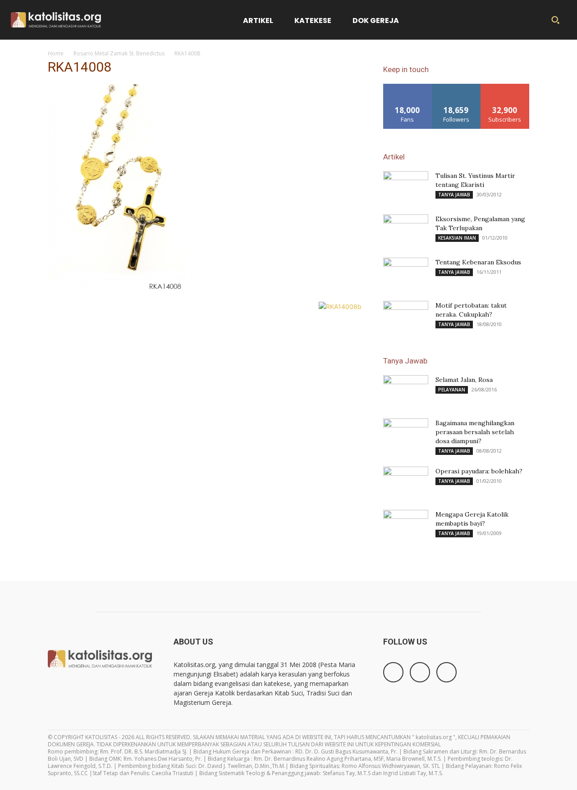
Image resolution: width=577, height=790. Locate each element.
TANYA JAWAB (454, 194)
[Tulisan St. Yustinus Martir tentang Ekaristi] (405, 187)
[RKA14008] (116, 292)
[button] (555, 20)
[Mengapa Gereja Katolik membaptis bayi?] (405, 525)
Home (56, 53)
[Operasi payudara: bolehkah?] (405, 482)
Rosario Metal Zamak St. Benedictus (119, 53)
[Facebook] (393, 672)
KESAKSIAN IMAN (457, 238)
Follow (456, 87)
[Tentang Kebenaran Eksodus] (405, 273)
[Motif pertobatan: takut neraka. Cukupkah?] (405, 316)
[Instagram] (420, 672)
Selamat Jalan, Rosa (464, 380)
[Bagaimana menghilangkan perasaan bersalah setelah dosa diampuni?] (405, 434)
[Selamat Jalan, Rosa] (405, 387)
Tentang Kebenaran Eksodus (478, 262)
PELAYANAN (451, 389)
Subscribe (505, 87)
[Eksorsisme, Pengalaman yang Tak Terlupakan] (405, 230)
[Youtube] (446, 672)
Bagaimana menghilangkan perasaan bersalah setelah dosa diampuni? (474, 432)
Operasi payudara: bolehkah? (478, 471)
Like (408, 87)
